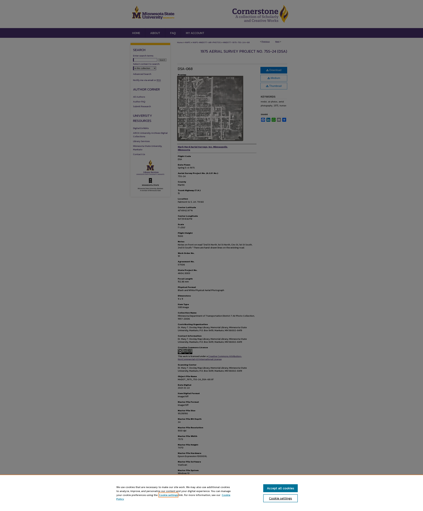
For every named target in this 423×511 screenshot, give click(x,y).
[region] (211, 493)
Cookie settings (168, 495)
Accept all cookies (280, 488)
